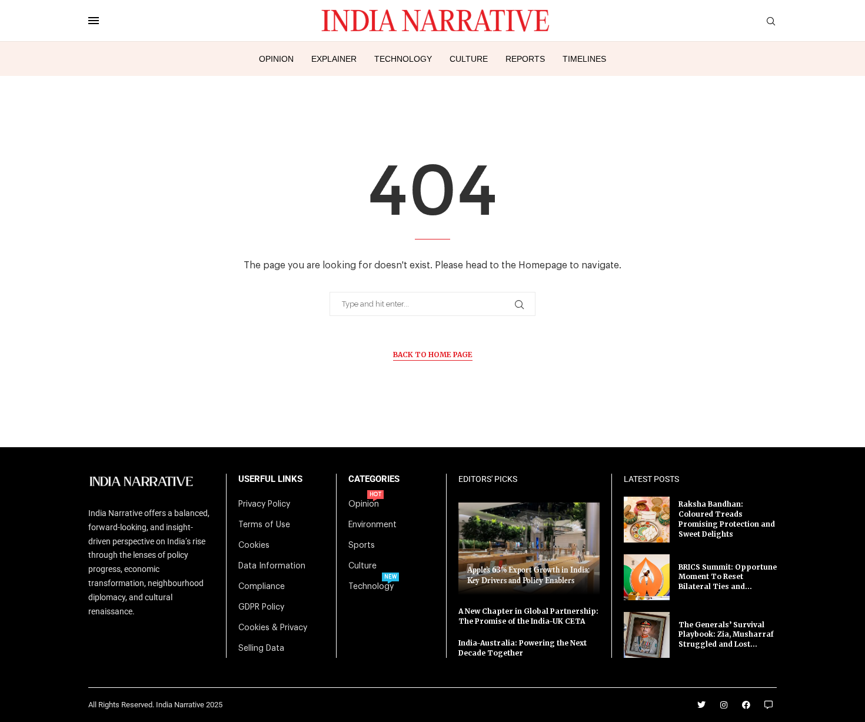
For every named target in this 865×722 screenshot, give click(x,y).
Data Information (271, 566)
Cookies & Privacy (272, 628)
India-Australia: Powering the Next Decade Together (522, 647)
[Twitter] (701, 705)
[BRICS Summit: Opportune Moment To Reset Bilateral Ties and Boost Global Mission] (647, 577)
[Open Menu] (93, 20)
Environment (372, 525)
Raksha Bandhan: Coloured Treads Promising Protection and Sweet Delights (726, 519)
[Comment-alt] (768, 705)
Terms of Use (264, 525)
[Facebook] (746, 705)
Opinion (276, 59)
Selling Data (261, 648)
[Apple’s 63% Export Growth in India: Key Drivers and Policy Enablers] (529, 549)
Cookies (254, 545)
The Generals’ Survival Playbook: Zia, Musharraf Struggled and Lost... (726, 634)
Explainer (334, 59)
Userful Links (270, 479)
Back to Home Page (433, 354)
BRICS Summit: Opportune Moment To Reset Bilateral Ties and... (727, 577)
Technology (403, 59)
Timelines (584, 59)
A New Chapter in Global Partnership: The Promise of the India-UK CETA (528, 616)
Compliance (261, 587)
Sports (361, 545)
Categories (374, 479)
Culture (469, 59)
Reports (525, 59)
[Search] (771, 21)
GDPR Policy (261, 607)
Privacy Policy (264, 504)
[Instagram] (724, 705)
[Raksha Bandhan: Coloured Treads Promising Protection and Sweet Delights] (647, 520)
